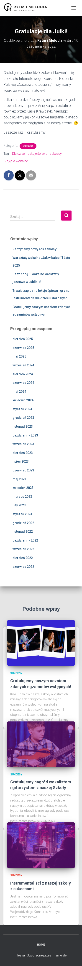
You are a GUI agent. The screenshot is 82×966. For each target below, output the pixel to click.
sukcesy (56, 153)
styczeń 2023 (22, 514)
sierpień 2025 (23, 339)
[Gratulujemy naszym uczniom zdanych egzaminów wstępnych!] (41, 643)
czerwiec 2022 (23, 567)
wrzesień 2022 (23, 549)
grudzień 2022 (23, 523)
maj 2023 (19, 479)
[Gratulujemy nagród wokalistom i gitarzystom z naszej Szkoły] (41, 743)
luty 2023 (19, 505)
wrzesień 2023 (23, 444)
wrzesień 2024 (23, 365)
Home (41, 944)
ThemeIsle (59, 955)
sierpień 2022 (23, 558)
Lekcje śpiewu (37, 153)
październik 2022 (25, 540)
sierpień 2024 (23, 374)
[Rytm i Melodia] (27, 8)
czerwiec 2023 (23, 470)
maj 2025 (19, 356)
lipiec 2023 (21, 461)
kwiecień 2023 (23, 488)
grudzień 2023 (23, 417)
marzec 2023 (22, 496)
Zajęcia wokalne (16, 161)
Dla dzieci (19, 153)
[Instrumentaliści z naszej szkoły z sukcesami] (41, 845)
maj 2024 (19, 391)
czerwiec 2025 (23, 348)
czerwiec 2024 (23, 383)
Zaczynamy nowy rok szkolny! (35, 249)
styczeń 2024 (22, 409)
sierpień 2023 (23, 453)
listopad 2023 (23, 426)
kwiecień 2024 (23, 400)
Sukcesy (28, 146)
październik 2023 (25, 435)
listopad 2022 (23, 531)
